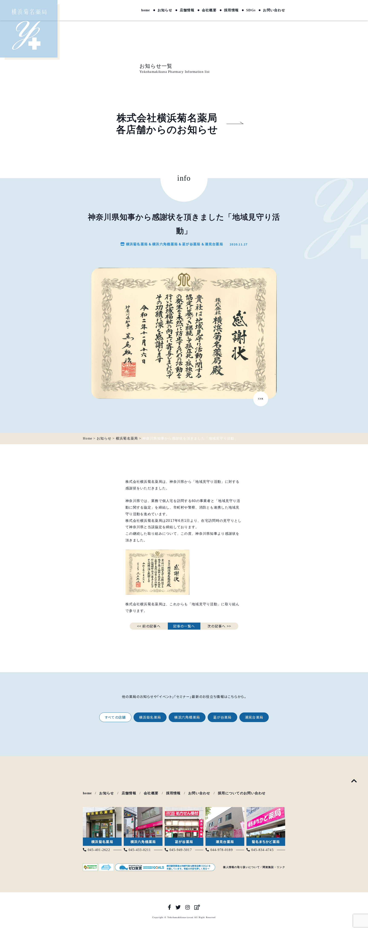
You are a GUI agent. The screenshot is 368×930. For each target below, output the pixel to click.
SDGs (251, 10)
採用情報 (231, 10)
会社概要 (209, 10)
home (145, 10)
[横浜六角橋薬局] (143, 810)
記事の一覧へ (184, 626)
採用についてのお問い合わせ (242, 793)
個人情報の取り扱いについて (241, 867)
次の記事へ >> (219, 626)
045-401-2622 (98, 850)
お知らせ (165, 10)
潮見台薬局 (254, 717)
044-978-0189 (221, 850)
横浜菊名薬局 (150, 717)
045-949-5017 (180, 850)
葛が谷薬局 (222, 717)
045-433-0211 (139, 850)
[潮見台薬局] (225, 810)
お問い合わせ (274, 10)
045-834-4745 (262, 850)
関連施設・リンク (274, 867)
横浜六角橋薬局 (187, 717)
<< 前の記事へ (149, 626)
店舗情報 (187, 10)
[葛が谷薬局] (184, 810)
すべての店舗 (115, 717)
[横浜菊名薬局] (102, 810)
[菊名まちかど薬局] (265, 810)
